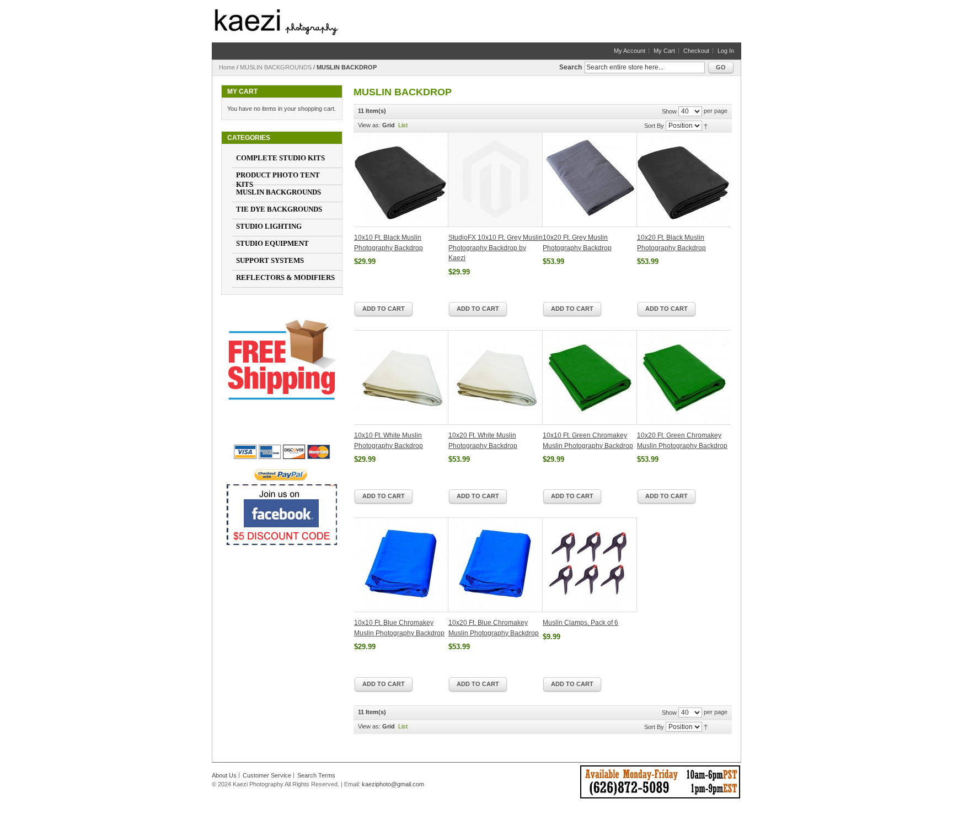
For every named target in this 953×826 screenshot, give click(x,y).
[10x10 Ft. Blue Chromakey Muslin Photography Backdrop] (401, 564)
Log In (726, 50)
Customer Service (267, 775)
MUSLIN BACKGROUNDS (276, 67)
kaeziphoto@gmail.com (393, 784)
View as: (369, 125)
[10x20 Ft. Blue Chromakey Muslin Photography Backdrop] (495, 564)
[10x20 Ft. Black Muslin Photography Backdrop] (684, 180)
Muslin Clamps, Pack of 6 (580, 623)
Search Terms (316, 775)
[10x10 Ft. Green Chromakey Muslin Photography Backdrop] (590, 377)
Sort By (654, 125)
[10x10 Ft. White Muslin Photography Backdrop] (401, 377)
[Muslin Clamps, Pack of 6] (590, 564)
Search (570, 67)
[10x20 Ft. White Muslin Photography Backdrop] (495, 377)
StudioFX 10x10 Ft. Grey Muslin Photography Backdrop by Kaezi (495, 248)
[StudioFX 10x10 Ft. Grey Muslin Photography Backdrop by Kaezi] (495, 180)
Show (669, 111)
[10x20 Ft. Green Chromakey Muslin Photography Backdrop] (684, 377)
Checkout (696, 50)
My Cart (664, 50)
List (403, 125)
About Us (224, 775)
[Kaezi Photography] (276, 22)
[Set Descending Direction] (706, 125)
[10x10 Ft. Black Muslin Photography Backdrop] (401, 180)
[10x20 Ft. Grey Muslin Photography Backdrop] (590, 180)
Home (227, 67)
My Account (629, 50)
